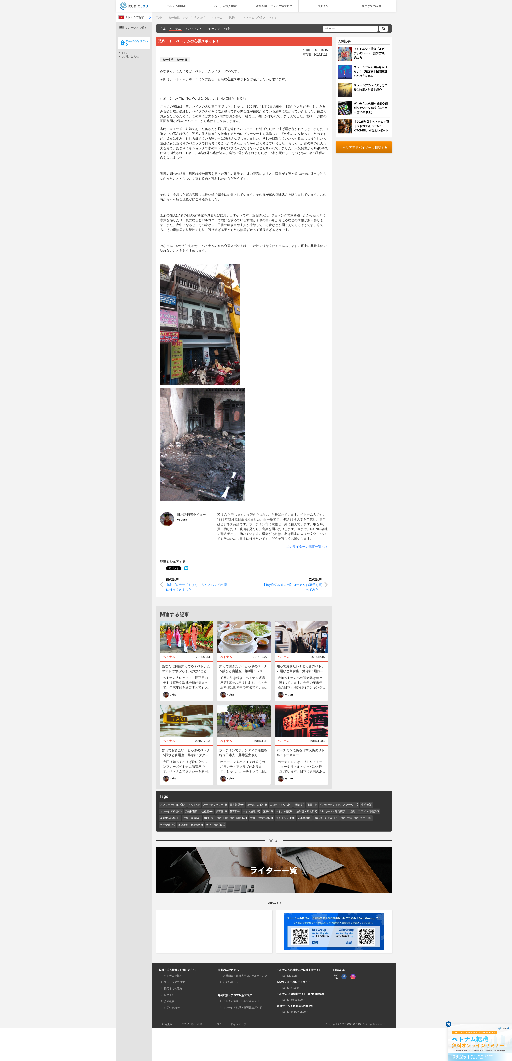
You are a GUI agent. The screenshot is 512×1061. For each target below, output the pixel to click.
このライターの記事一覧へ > (307, 547)
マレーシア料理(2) (171, 811)
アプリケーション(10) (173, 804)
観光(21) (299, 804)
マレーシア (213, 28)
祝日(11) (312, 804)
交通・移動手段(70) (261, 818)
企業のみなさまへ (137, 41)
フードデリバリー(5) (215, 804)
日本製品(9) (237, 804)
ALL (163, 28)
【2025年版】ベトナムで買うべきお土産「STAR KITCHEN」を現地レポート (371, 126)
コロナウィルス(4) (281, 804)
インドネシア (193, 28)
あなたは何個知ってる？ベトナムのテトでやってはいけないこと (186, 668)
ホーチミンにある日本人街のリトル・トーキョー (301, 752)
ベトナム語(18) (285, 811)
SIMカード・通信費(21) (334, 811)
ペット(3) (194, 804)
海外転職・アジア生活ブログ (274, 6)
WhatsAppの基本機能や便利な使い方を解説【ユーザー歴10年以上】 (371, 108)
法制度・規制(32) (306, 811)
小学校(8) (366, 804)
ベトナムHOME (177, 6)
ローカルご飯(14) (257, 804)
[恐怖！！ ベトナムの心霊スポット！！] (186, 568)
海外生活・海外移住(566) (356, 818)
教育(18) (235, 811)
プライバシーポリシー (194, 1024)
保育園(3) (221, 811)
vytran (182, 519)
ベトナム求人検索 (225, 6)
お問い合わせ (130, 56)
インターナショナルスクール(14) (339, 804)
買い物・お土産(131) (326, 818)
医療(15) (268, 811)
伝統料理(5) (192, 811)
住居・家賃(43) (192, 818)
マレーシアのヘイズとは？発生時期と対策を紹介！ (370, 87)
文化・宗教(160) (215, 824)
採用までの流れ (371, 6)
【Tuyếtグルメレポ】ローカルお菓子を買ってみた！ (292, 587)
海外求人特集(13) (170, 818)
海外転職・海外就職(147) (232, 818)
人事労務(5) (305, 818)
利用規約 (167, 1024)
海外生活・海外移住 (175, 59)
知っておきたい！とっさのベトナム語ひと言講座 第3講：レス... (243, 668)
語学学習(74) (167, 824)
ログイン (322, 6)
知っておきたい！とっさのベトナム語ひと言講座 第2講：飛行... (301, 668)
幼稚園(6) (207, 811)
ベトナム (175, 28)
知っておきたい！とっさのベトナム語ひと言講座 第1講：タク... (186, 752)
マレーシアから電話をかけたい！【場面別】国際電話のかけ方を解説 (370, 71)
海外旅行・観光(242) (190, 824)
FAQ (125, 53)
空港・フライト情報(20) (364, 811)
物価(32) (209, 818)
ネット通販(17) (251, 811)
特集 (227, 28)
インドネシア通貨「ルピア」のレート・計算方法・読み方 (370, 53)
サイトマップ (238, 1024)
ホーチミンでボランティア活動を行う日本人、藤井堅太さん (243, 752)
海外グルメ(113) (285, 818)
